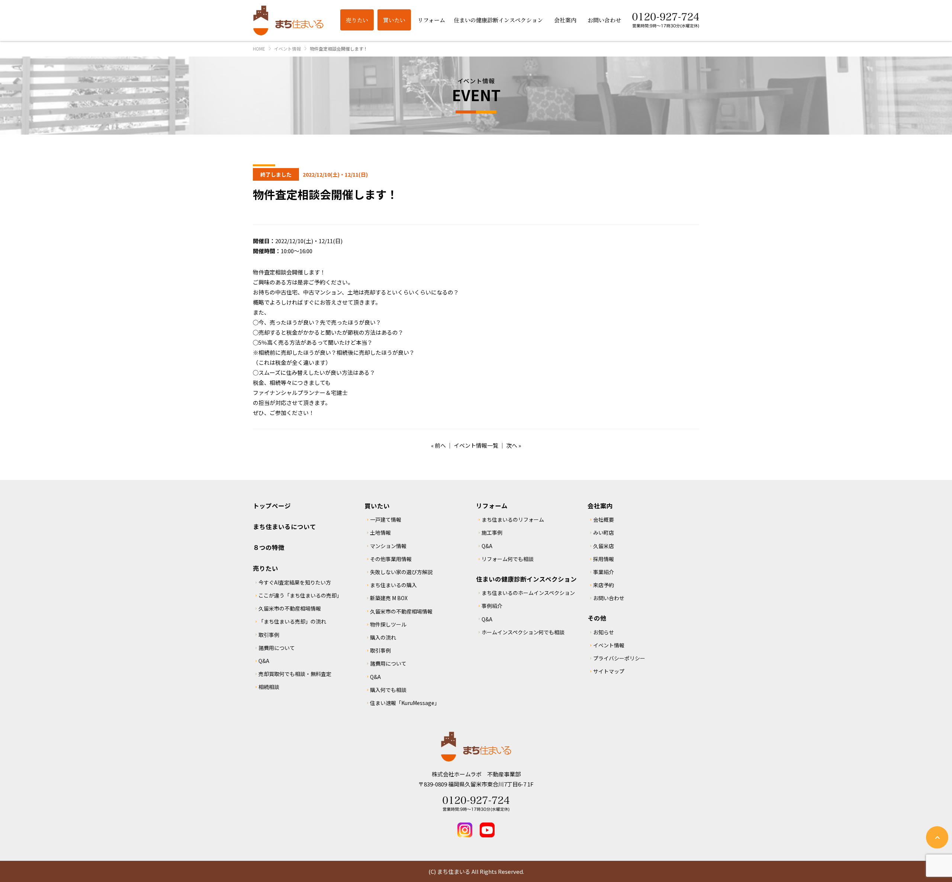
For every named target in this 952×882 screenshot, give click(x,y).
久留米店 (603, 546)
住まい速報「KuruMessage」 (405, 702)
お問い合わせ (608, 598)
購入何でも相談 (388, 689)
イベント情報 (608, 645)
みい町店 (603, 532)
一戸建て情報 (385, 519)
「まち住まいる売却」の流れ (292, 621)
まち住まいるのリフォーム (513, 519)
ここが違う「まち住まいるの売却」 (300, 595)
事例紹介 (492, 605)
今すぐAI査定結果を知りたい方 (294, 582)
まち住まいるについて (284, 526)
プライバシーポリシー (619, 658)
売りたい (265, 568)
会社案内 (600, 505)
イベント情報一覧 (476, 445)
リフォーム (492, 505)
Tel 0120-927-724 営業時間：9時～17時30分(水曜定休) (476, 803)
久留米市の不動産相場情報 (289, 608)
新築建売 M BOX (389, 598)
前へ (440, 445)
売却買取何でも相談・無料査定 (294, 673)
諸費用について (276, 647)
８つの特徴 (268, 547)
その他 (597, 618)
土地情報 (380, 532)
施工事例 (492, 532)
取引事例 (268, 634)
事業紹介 (603, 572)
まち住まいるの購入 (393, 585)
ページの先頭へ (937, 837)
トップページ (272, 505)
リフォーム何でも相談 (508, 559)
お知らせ (603, 632)
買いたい (377, 505)
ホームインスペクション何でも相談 (523, 632)
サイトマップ (608, 671)
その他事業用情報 (391, 559)
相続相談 (268, 687)
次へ (511, 445)
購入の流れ (383, 637)
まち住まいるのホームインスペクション (528, 592)
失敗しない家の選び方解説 (401, 572)
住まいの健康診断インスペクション (526, 578)
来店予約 (603, 585)
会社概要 (603, 519)
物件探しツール (388, 624)
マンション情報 (388, 546)
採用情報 (603, 559)
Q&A (263, 660)
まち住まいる (288, 20)
